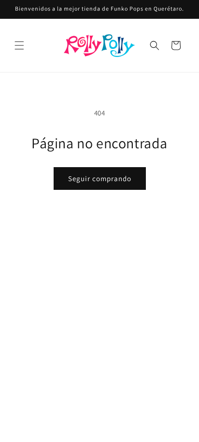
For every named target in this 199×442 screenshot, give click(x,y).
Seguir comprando (99, 178)
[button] (19, 45)
